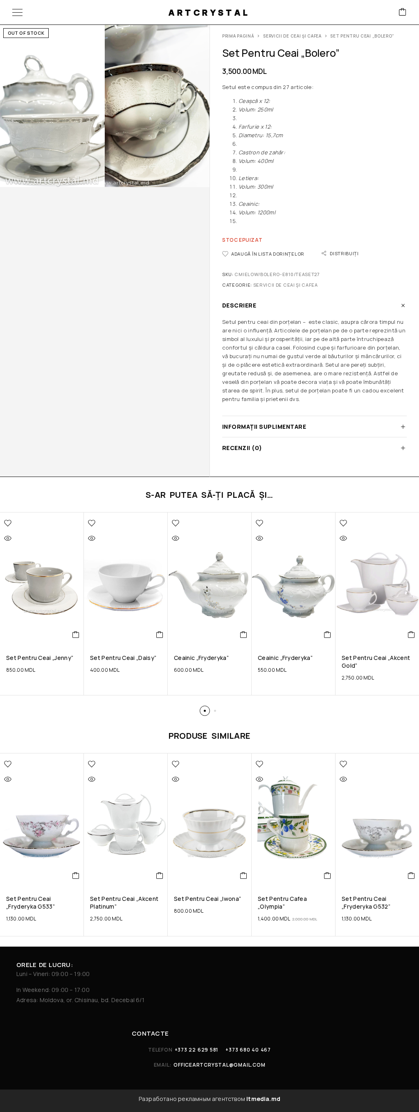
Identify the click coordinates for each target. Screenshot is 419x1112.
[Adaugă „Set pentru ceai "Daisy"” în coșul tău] (160, 634)
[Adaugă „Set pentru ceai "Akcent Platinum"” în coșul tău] (160, 875)
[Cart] (403, 12)
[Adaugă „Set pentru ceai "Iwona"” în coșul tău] (244, 875)
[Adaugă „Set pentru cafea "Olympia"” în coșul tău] (328, 875)
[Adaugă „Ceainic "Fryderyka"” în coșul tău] (244, 634)
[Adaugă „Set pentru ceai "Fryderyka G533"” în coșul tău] (76, 875)
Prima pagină (238, 36)
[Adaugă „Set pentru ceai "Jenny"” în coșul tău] (76, 634)
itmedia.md (263, 1099)
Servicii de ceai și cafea (292, 36)
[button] (205, 711)
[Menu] (17, 12)
